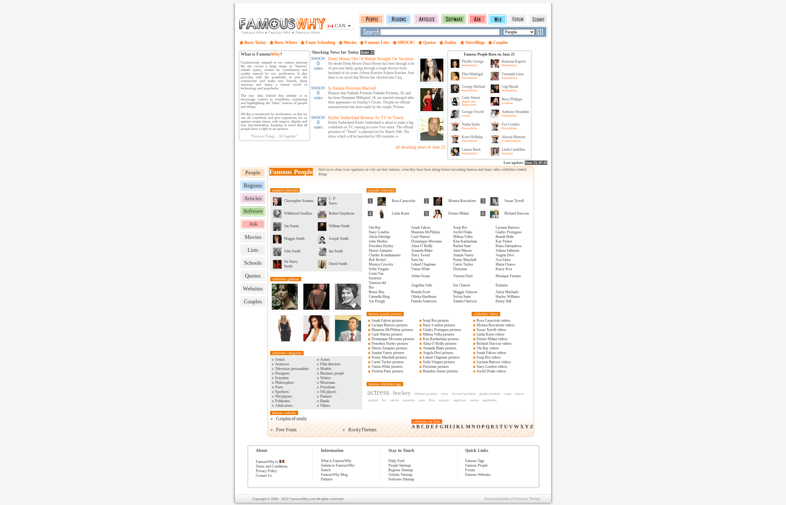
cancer (394, 400)
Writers (325, 378)
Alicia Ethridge (380, 237)
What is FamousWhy (336, 461)
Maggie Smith (294, 238)
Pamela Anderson (424, 301)
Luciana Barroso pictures (390, 325)
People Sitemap (399, 465)
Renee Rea (376, 292)
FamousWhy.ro (267, 462)
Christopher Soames (298, 201)
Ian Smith (336, 251)
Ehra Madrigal (472, 74)
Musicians (327, 382)
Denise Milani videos (492, 339)
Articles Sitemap (400, 474)
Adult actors (284, 405)
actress (378, 392)
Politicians (282, 401)
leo (384, 400)
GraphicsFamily (291, 418)
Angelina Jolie (421, 285)
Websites (253, 289)
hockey (402, 392)
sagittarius (489, 400)
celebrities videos (486, 314)
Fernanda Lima (512, 74)
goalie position (489, 393)
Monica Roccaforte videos (496, 325)
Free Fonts (286, 429)
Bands (324, 401)
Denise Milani (458, 213)
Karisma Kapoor (514, 61)
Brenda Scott (420, 292)
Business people (332, 373)
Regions (253, 185)
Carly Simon (471, 97)
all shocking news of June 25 (420, 147)
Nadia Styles (471, 124)
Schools (253, 263)
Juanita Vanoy (463, 255)
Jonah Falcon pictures (387, 320)
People (252, 172)
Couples (253, 301)
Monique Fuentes (508, 276)
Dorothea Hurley (381, 246)
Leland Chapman (423, 264)
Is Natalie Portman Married (352, 88)
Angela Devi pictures (438, 353)
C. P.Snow (333, 200)
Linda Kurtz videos (490, 334)
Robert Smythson (341, 213)
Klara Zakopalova (508, 246)
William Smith (339, 226)
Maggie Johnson (465, 292)
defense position (426, 393)
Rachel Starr (462, 246)
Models (325, 369)
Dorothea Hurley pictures (390, 343)
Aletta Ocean (420, 276)
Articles (253, 198)
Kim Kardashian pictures (441, 339)
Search (326, 470)
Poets (279, 387)
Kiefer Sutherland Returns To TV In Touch (365, 117)
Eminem (502, 285)
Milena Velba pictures (438, 334)
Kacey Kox (504, 269)
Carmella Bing (379, 296)
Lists (252, 250)
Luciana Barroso (507, 227)
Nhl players (283, 396)
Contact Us (264, 475)
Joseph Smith (338, 238)
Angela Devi (505, 255)
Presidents (327, 387)
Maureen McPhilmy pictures (392, 330)
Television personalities (292, 369)
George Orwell (473, 112)
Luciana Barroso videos (494, 362)
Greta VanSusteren (376, 275)
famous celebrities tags (385, 384)
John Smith (292, 251)
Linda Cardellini (513, 149)
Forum (470, 470)
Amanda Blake (422, 250)
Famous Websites (478, 474)
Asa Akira (503, 260)
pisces (519, 393)
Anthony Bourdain (515, 112)
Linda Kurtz (400, 213)
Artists (280, 359)
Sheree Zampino (380, 250)
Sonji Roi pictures (436, 320)
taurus (474, 400)
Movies (253, 237)
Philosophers (284, 382)
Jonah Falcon (420, 227)
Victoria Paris (463, 276)
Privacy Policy (266, 471)
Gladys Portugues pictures (442, 330)
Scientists (282, 378)
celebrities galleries (285, 279)
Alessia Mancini (513, 137)
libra (432, 400)
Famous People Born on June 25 (489, 54)
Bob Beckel (377, 260)
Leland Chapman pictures (441, 357)
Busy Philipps (512, 99)
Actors (325, 359)
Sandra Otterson (465, 301)
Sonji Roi (460, 227)
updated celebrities (285, 190)
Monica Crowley (381, 264)
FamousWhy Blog (334, 474)
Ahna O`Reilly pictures (440, 343)
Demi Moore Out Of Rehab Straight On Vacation (370, 58)
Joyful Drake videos (491, 371)
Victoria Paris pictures (387, 371)
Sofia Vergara (379, 269)
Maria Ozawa (505, 264)
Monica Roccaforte (462, 201)
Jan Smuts (291, 226)
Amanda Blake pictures (440, 348)
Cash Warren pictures (387, 334)
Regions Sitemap (400, 470)
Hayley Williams (508, 296)
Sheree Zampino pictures (389, 348)
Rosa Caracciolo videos (494, 320)
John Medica (378, 241)
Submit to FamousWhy (338, 465)
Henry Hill (503, 301)
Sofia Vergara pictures (439, 362)
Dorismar (460, 269)
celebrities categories (287, 353)
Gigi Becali (510, 86)
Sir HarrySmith (291, 263)
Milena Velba (463, 237)
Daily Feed (396, 461)
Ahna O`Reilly (422, 246)
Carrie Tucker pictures (388, 362)
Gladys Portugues (509, 232)
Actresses (282, 364)
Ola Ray (375, 227)
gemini (373, 400)
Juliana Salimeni (507, 250)
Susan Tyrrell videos (491, 330)
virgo (508, 393)
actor (444, 393)
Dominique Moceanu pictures (393, 339)
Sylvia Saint (462, 296)
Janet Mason (462, 250)
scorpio (444, 400)
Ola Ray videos (488, 348)
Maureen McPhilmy (425, 232)
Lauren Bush (471, 149)
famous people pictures (385, 314)
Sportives (282, 392)
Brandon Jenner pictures (440, 371)
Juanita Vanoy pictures (388, 353)
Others (325, 405)
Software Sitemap (401, 479)
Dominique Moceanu (426, 241)
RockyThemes (362, 429)
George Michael (473, 86)
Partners (327, 479)
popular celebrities (381, 190)
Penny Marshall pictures (389, 357)
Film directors (330, 364)
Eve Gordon (510, 124)
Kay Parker (504, 241)
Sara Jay (417, 260)
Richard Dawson (516, 213)
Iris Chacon (461, 285)
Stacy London (379, 232)
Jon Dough (377, 301)
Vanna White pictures (387, 366)
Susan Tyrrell (514, 201)
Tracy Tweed (420, 255)
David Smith (338, 264)
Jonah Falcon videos (491, 353)
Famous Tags (474, 461)
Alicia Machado (507, 292)
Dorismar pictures (436, 366)
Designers (282, 373)
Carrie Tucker (463, 264)
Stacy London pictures (439, 325)
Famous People (476, 465)
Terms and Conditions (272, 466)
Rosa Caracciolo (403, 201)
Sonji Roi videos (489, 357)
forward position (464, 393)
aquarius (409, 400)
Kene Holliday (472, 137)
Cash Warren (420, 237)
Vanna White (420, 269)
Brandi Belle (505, 237)
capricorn (459, 400)
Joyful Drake (462, 232)
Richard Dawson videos (494, 343)
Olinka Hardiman (423, 296)
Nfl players (328, 392)
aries (421, 400)
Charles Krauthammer (385, 255)
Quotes (253, 276)
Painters (326, 396)
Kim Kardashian (465, 241)
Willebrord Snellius (298, 213)
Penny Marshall (464, 260)
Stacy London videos (492, 366)
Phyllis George (473, 61)
